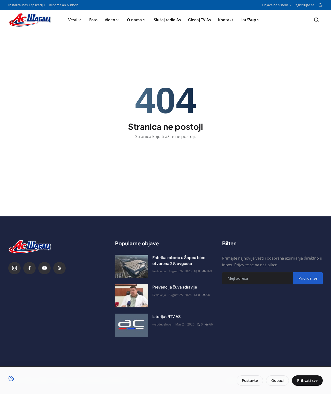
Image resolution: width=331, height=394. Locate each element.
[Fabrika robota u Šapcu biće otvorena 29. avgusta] (131, 266)
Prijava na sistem (275, 5)
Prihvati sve (307, 380)
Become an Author (63, 5)
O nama (134, 19)
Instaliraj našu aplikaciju (26, 5)
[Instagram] (14, 268)
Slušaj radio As (167, 19)
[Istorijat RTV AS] (131, 325)
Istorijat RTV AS (166, 316)
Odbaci (277, 380)
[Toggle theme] (320, 5)
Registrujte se (304, 5)
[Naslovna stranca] (31, 19)
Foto (93, 19)
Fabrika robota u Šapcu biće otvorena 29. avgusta (178, 260)
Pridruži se (307, 278)
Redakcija (159, 271)
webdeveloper (162, 324)
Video (110, 19)
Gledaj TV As (199, 19)
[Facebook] (29, 268)
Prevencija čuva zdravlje (174, 286)
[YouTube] (44, 268)
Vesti (72, 19)
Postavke (250, 380)
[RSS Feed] (59, 268)
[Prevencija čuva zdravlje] (131, 295)
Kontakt (225, 19)
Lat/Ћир (248, 19)
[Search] (316, 20)
